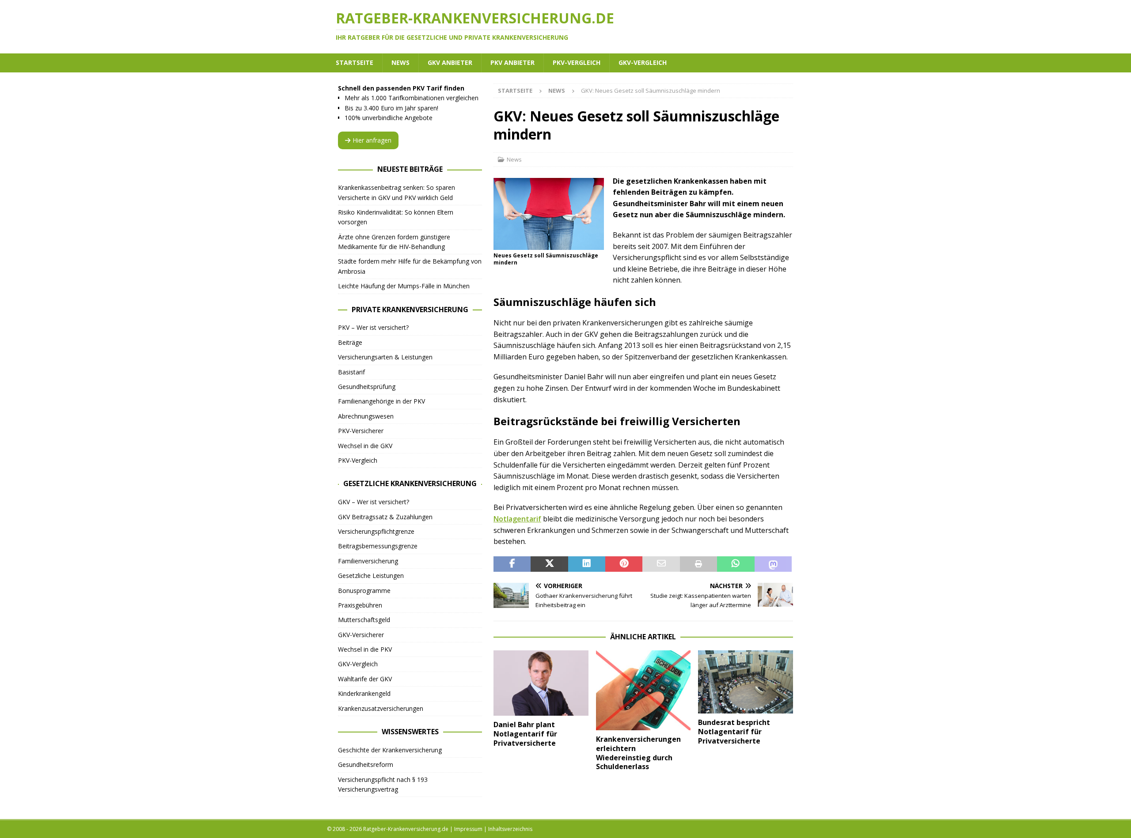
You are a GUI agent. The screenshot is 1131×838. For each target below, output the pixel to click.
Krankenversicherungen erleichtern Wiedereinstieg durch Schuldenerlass (638, 752)
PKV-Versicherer (360, 431)
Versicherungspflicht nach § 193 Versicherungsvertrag (383, 784)
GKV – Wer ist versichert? (373, 502)
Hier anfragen (372, 140)
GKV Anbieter (450, 62)
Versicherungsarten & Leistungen (385, 357)
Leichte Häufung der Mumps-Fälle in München (404, 286)
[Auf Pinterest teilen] (623, 564)
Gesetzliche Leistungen (371, 575)
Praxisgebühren (360, 605)
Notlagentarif (517, 519)
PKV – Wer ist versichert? (373, 327)
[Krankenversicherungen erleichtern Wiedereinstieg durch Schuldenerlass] (643, 690)
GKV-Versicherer (361, 634)
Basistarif (351, 372)
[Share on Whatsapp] (735, 564)
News (400, 62)
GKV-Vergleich (643, 62)
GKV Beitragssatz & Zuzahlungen (385, 517)
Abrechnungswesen (366, 416)
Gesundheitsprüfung (366, 386)
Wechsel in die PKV (365, 649)
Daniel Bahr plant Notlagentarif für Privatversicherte (525, 734)
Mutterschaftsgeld (364, 619)
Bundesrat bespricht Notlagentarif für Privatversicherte (734, 731)
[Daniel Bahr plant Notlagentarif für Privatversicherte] (540, 683)
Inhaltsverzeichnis (510, 829)
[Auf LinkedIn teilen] (586, 564)
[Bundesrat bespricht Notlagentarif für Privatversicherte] (745, 681)
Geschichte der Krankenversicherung (390, 750)
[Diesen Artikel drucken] (698, 564)
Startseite (354, 62)
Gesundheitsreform (365, 764)
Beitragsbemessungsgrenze (377, 546)
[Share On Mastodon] (773, 564)
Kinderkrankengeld (364, 693)
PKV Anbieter (512, 62)
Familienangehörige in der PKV (381, 401)
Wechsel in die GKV (365, 446)
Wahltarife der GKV (365, 679)
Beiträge (350, 342)
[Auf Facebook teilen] (512, 564)
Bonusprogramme (364, 590)
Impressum (468, 829)
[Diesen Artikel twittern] (549, 564)
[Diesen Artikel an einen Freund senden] (660, 564)
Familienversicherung (368, 561)
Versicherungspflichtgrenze (376, 531)
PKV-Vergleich (576, 62)
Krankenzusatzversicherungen (380, 708)
